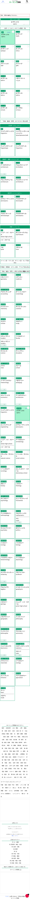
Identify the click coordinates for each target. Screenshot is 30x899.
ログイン (3, 2)
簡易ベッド (8, 787)
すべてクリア (15, 832)
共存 (22, 790)
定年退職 (16, 790)
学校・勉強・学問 (14, 751)
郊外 (6, 790)
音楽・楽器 (6, 736)
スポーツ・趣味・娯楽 (15, 771)
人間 (21, 728)
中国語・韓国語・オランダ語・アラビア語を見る (15, 267)
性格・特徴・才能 (9, 748)
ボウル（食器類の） (6, 793)
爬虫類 (19, 745)
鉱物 (17, 748)
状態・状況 (23, 763)
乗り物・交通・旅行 (16, 774)
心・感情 (23, 751)
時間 (8, 745)
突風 (26, 790)
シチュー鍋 (23, 785)
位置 (21, 748)
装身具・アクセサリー (19, 757)
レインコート (16, 793)
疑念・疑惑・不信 (9, 785)
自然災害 (8, 728)
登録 (3, 1)
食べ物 (25, 748)
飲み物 (15, 739)
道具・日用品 (8, 768)
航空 (24, 787)
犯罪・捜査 (15, 754)
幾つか (24, 793)
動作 (3, 728)
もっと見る (3, 174)
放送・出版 (9, 739)
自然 (13, 731)
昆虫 (10, 763)
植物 (21, 765)
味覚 (6, 763)
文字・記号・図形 (14, 765)
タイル (11, 790)
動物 (26, 734)
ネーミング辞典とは (15, 869)
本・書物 (13, 745)
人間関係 (22, 754)
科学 (25, 777)
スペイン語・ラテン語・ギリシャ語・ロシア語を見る (15, 261)
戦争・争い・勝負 (15, 736)
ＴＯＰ (7, 896)
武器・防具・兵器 (16, 760)
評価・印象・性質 (16, 860)
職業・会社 (5, 765)
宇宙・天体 (16, 768)
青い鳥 (20, 787)
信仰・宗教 (16, 763)
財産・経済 (8, 731)
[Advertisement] (15, 8)
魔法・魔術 (8, 754)
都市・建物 (20, 734)
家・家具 (21, 739)
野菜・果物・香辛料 (17, 742)
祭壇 (17, 785)
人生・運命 (15, 728)
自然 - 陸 (5, 751)
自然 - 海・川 (19, 731)
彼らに (15, 787)
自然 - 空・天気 (18, 777)
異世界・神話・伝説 (16, 844)
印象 (2, 785)
